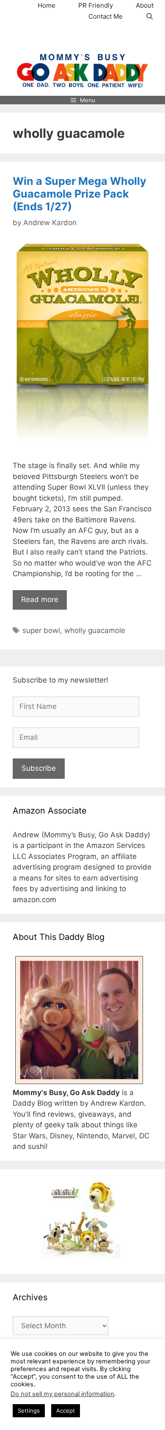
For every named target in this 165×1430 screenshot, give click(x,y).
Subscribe (39, 768)
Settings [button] (29, 1410)
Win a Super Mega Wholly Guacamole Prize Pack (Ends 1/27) (79, 194)
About (145, 5)
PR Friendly (95, 5)
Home (46, 5)
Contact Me (105, 16)
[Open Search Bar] (149, 16)
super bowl (41, 630)
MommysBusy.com (82, 37)
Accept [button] (65, 1410)
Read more (39, 599)
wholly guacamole (94, 630)
